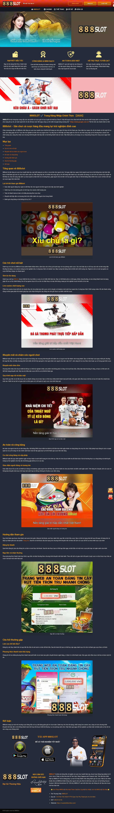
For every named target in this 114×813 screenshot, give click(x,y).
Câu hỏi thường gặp (11, 161)
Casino (49, 9)
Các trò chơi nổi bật (10, 148)
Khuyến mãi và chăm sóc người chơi (16, 151)
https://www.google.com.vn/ (79, 122)
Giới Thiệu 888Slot (58, 789)
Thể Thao (60, 9)
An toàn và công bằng (11, 155)
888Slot (36, 9)
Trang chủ (26, 540)
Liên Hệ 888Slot (96, 789)
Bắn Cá (80, 9)
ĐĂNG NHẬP (75, 3)
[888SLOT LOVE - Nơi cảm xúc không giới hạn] (11, 3)
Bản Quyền (81, 789)
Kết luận (7, 164)
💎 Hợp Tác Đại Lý (28, 3)
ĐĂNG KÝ (90, 3)
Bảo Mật (87, 789)
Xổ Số (70, 9)
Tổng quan (8, 145)
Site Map (105, 789)
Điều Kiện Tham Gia (71, 789)
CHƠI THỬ (104, 3)
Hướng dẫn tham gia (11, 158)
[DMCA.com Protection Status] (36, 790)
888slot (16, 279)
